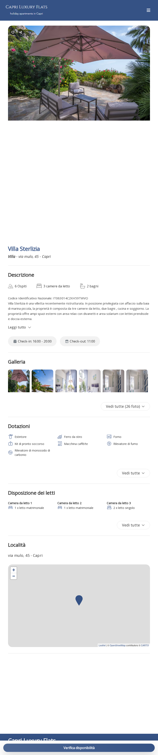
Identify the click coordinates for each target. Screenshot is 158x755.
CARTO (145, 645)
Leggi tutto (17, 327)
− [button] (13, 576)
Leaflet (102, 645)
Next (149, 133)
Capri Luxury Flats (32, 740)
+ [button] (13, 569)
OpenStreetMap (117, 645)
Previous (15, 133)
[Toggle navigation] (148, 10)
